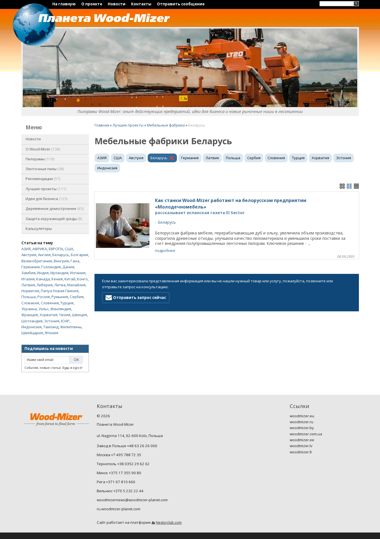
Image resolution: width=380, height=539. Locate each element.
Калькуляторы (39, 228)
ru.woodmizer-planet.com (118, 508)
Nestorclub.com (169, 522)
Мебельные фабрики (166, 125)
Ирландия (59, 272)
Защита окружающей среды (53, 218)
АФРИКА (39, 248)
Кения (57, 278)
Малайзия (76, 284)
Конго (82, 278)
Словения (50, 302)
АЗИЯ (26, 248)
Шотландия (31, 320)
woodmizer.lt (301, 451)
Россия (43, 296)
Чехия (64, 314)
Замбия (28, 272)
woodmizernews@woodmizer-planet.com (132, 499)
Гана (75, 260)
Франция (29, 314)
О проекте (91, 3)
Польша (28, 296)
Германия (30, 266)
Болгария (79, 254)
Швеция (79, 314)
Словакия (30, 302)
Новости (116, 3)
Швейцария (32, 332)
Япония (51, 332)
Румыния (59, 296)
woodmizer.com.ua (306, 433)
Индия (43, 272)
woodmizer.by (302, 427)
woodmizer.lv (301, 445)
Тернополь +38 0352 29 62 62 (123, 463)
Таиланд (51, 326)
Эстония (51, 320)
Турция (66, 302)
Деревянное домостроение (54, 208)
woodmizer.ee (302, 439)
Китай (69, 278)
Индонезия (31, 326)
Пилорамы (39, 158)
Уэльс (44, 308)
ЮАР (65, 320)
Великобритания (36, 260)
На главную (64, 3)
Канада (43, 278)
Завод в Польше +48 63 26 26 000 (127, 445)
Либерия (45, 284)
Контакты (141, 3)
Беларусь (60, 254)
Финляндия (60, 308)
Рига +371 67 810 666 (116, 481)
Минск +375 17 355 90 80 (119, 472)
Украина (29, 308)
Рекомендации (42, 178)
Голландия (51, 266)
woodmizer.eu (302, 415)
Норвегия (30, 290)
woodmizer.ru (301, 421)
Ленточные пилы (44, 168)
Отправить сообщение (180, 3)
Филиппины (71, 326)
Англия (44, 254)
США (69, 248)
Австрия (28, 254)
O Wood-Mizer (42, 149)
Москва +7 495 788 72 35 (119, 454)
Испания (78, 272)
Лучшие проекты (45, 188)
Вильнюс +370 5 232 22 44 (120, 490)
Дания (68, 266)
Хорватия (48, 314)
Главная (102, 125)
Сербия (77, 296)
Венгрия (61, 260)
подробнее (165, 250)
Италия (28, 278)
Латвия (28, 284)
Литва (60, 284)
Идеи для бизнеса (46, 198)
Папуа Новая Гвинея (59, 290)
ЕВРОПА (56, 248)
